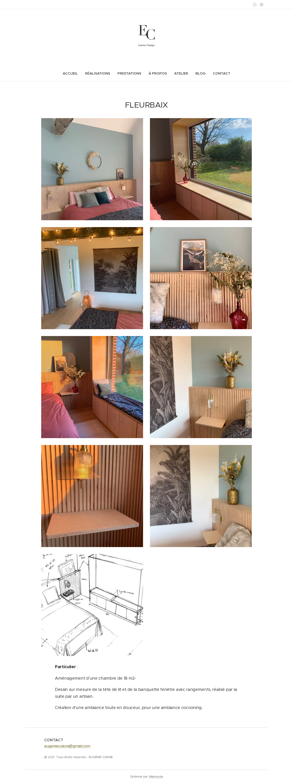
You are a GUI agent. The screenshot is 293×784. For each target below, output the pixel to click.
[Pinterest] (261, 4)
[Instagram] (255, 4)
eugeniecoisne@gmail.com (67, 746)
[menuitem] (72, 73)
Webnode (156, 776)
